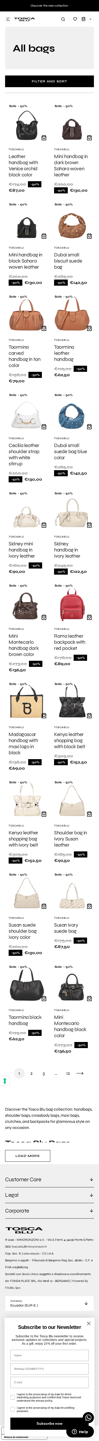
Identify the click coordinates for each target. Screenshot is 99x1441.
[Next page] (80, 1073)
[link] (26, 149)
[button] (8, 19)
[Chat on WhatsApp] (88, 1417)
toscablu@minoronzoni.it (29, 1246)
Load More (27, 1156)
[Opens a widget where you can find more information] (80, 1432)
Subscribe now (49, 1423)
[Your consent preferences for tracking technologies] (5, 1081)
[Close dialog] (89, 1323)
